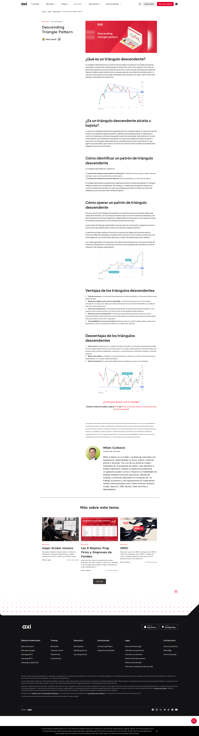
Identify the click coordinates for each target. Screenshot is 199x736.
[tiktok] (168, 709)
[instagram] (156, 709)
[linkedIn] (172, 709)
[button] (140, 4)
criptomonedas (121, 409)
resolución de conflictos (96, 693)
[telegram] (164, 709)
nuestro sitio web (160, 688)
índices (139, 407)
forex (124, 407)
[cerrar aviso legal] (156, 731)
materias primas (149, 407)
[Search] (140, 4)
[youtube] (176, 709)
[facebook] (152, 709)
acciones (131, 407)
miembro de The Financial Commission (45, 693)
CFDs (116, 407)
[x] (160, 709)
